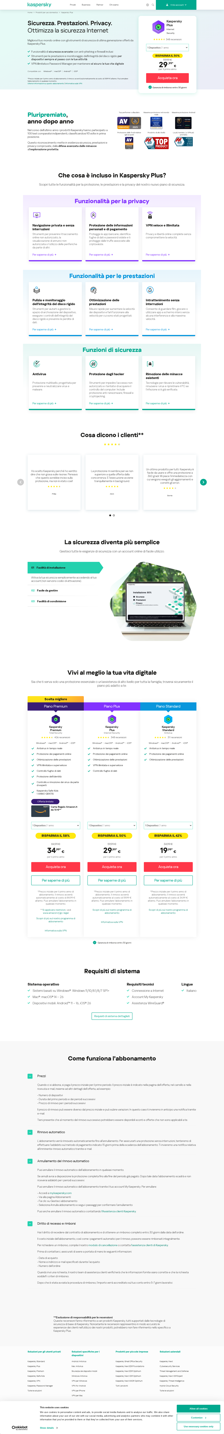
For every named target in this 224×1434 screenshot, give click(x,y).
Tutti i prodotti (122, 1385)
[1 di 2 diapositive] (110, 515)
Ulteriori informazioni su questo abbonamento (46, 83)
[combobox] (167, 47)
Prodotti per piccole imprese (132, 1351)
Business (86, 5)
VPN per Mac (77, 1395)
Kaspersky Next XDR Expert (171, 1376)
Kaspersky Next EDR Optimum (128, 1371)
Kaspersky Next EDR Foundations (130, 1366)
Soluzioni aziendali (170, 1351)
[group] (54, 482)
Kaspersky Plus (34, 1366)
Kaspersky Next (166, 1361)
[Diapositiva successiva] (203, 482)
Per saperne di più (42, 254)
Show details (47, 1428)
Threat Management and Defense (174, 1371)
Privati (73, 5)
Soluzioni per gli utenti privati (44, 1351)
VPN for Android (79, 1385)
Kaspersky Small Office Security (129, 1361)
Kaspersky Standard (36, 1361)
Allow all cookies (199, 1408)
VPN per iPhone (78, 1390)
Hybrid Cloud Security (169, 1385)
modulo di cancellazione (103, 1245)
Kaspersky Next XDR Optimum (128, 1376)
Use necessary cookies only (198, 1426)
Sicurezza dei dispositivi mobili (84, 1371)
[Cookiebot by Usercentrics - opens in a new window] (19, 1428)
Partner (99, 5)
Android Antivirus (79, 1361)
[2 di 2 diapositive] (114, 515)
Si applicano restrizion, (54, 909)
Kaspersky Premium (36, 1371)
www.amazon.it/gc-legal (56, 912)
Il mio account (177, 5)
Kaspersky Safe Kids (36, 1376)
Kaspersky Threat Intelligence (172, 1381)
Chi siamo (114, 5)
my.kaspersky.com (61, 1192)
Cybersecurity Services (170, 1366)
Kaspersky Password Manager (40, 1385)
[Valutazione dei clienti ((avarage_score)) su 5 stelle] (112, 444)
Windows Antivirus (79, 1376)
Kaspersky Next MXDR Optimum (129, 1381)
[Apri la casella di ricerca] (153, 5)
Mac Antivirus (77, 1366)
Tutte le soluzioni (35, 1390)
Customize (197, 1417)
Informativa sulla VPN (73, 83)
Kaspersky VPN (34, 1381)
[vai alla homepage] (40, 5)
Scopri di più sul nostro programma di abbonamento (55, 920)
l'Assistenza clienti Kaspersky (118, 1211)
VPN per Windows (79, 1381)
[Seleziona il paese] (147, 5)
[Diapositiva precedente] (20, 482)
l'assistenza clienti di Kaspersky (149, 1245)
